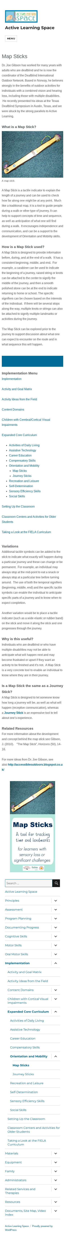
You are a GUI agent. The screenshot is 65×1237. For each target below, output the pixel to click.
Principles (12, 900)
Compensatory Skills (22, 460)
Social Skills (17, 496)
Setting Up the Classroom (18, 506)
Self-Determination (21, 486)
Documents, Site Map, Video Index (25, 1212)
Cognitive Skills (16, 936)
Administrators (15, 1180)
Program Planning (18, 918)
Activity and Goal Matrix (17, 389)
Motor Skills (13, 945)
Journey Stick (13, 712)
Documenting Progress (22, 927)
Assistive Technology (22, 450)
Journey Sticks (22, 475)
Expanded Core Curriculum (19, 435)
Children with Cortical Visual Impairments (28, 1000)
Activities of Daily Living (24, 445)
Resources (12, 1202)
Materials (11, 1153)
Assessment (14, 909)
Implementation (11, 378)
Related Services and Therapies (20, 1191)
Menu (11, 38)
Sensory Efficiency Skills (25, 491)
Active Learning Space (30, 27)
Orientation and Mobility (24, 465)
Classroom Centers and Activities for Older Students (34, 1129)
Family (10, 1171)
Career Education (20, 455)
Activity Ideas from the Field (19, 399)
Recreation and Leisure (24, 481)
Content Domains (13, 409)
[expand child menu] (55, 900)
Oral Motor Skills (16, 954)
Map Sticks (20, 470)
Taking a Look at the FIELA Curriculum (26, 532)
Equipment (13, 1162)
